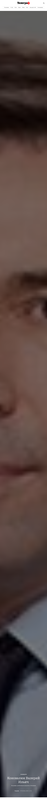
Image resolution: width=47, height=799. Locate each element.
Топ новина (6, 7)
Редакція (17, 790)
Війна (23, 7)
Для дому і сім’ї (33, 7)
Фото (16, 7)
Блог (27, 7)
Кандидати (23, 774)
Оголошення (40, 7)
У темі (11, 7)
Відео (19, 7)
